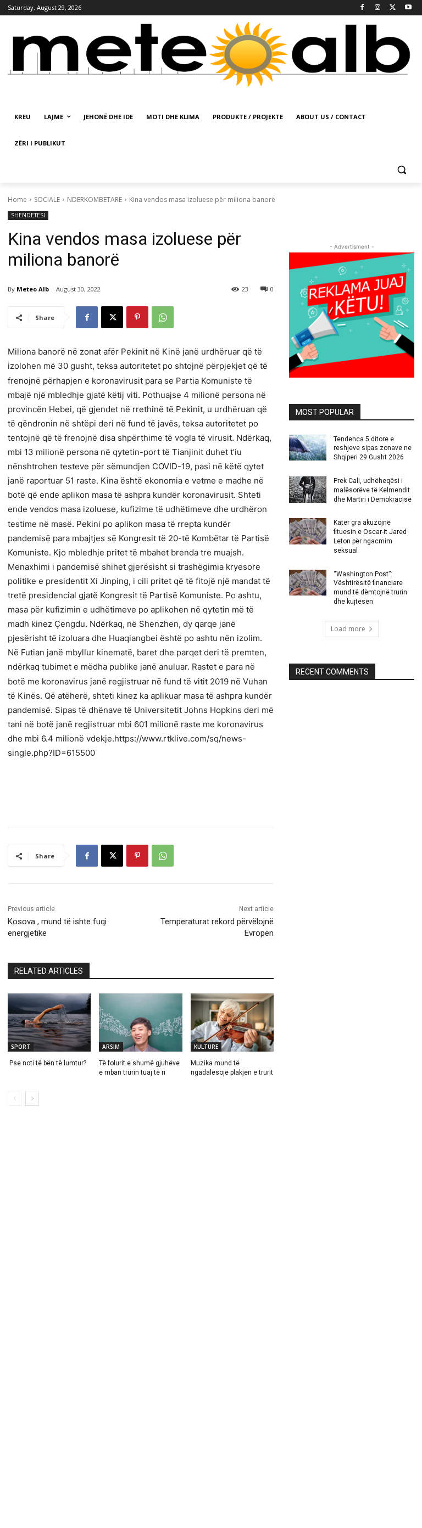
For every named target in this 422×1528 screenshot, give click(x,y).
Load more (348, 628)
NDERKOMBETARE (94, 199)
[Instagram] (377, 8)
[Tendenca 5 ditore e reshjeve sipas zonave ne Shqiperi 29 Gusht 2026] (307, 448)
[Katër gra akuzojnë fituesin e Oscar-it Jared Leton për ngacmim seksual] (307, 531)
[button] (401, 170)
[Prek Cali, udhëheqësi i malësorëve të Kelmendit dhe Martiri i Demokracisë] (307, 489)
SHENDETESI (28, 215)
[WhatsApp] (163, 317)
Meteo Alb (32, 289)
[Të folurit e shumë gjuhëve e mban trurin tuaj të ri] (140, 1022)
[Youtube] (408, 8)
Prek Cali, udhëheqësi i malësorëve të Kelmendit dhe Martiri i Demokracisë (373, 490)
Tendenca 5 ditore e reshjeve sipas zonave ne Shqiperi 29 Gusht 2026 (373, 448)
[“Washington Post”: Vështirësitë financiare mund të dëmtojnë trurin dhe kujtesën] (307, 583)
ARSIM (111, 1046)
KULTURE (206, 1046)
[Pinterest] (137, 317)
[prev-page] (14, 1099)
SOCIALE (47, 199)
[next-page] (32, 1099)
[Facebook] (362, 8)
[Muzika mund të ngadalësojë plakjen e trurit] (232, 1022)
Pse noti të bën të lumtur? (47, 1063)
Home (17, 199)
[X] (392, 8)
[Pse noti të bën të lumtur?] (49, 1022)
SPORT (20, 1046)
